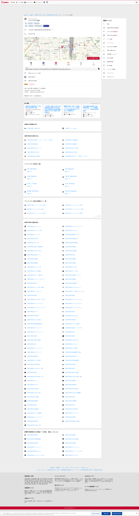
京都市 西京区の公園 (70, 254)
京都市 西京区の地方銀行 (33, 388)
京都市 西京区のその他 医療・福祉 (73, 376)
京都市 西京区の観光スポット (34, 254)
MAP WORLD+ (95, 481)
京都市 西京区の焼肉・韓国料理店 (35, 246)
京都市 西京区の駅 (31, 344)
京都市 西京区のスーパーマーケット (35, 303)
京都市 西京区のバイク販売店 (34, 360)
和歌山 (28, 482)
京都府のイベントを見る (71, 128)
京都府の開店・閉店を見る (33, 128)
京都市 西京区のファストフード (34, 226)
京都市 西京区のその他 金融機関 (73, 392)
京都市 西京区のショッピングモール (73, 303)
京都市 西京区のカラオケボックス (73, 287)
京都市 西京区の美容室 (70, 417)
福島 (51, 478)
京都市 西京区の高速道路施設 (72, 360)
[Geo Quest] (47, 2)
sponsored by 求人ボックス (95, 103)
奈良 (26, 482)
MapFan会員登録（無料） (31, 501)
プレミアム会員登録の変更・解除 (84, 470)
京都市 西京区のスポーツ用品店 (72, 323)
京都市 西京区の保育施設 (71, 400)
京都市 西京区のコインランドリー (35, 417)
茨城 (26, 480)
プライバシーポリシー (75, 467)
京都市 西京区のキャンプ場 (71, 271)
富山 (47, 480)
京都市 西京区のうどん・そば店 (34, 230)
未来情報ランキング (34, 491)
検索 (26, 490)
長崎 (32, 484)
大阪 (45, 481)
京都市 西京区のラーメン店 (33, 234)
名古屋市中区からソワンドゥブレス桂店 (36, 213)
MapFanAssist (59, 489)
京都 (48, 481)
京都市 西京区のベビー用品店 (34, 319)
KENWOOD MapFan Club (91, 490)
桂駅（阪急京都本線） (32, 168)
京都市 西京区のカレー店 (33, 242)
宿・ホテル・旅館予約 (75, 481)
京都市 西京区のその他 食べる (34, 250)
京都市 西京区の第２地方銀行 (72, 388)
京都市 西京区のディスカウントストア (36, 307)
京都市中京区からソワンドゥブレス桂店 (36, 205)
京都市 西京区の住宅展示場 (71, 409)
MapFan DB (107, 480)
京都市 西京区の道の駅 (70, 364)
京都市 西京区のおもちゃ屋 (71, 315)
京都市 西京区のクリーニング (72, 413)
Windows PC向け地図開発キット (96, 480)
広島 (40, 482)
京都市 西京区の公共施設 (33, 396)
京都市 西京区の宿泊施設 (71, 250)
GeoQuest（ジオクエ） (60, 490)
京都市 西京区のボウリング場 (34, 267)
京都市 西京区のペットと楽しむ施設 (35, 287)
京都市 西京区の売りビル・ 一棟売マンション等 (76, 156)
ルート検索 (29, 490)
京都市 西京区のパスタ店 (71, 230)
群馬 (31, 480)
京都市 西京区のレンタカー (71, 344)
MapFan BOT (66, 489)
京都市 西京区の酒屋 (32, 336)
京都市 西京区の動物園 (32, 263)
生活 (26, 23)
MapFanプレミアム (59, 488)
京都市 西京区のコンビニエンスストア (74, 299)
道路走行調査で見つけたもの (69, 480)
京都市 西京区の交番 (70, 396)
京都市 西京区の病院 (70, 368)
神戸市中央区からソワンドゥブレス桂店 (74, 209)
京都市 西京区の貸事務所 (71, 144)
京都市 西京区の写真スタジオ (34, 451)
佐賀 (30, 484)
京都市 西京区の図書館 (32, 400)
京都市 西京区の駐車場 (32, 356)
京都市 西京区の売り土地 (33, 152)
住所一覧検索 (43, 491)
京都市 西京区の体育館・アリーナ (73, 275)
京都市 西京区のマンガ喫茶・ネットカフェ (75, 291)
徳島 (45, 482)
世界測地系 (35, 88)
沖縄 (46, 484)
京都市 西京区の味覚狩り (71, 279)
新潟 (45, 480)
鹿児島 (43, 484)
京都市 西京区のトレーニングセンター (36, 279)
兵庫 (51, 481)
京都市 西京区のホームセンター (34, 327)
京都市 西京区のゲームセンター (34, 291)
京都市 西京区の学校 (32, 405)
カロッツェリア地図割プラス (105, 489)
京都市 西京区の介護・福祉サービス (35, 376)
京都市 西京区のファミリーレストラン (74, 226)
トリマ (71, 489)
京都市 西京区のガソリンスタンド (35, 348)
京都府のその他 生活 (40, 15)
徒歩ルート (29, 171)
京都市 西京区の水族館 (70, 263)
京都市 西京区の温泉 (32, 295)
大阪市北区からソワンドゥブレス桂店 (73, 205)
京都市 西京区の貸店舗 (32, 144)
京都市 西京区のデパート (33, 311)
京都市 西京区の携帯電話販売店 (34, 323)
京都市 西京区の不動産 (32, 443)
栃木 (28, 480)
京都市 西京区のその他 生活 (53, 15)
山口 (42, 482)
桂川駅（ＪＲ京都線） (32, 183)
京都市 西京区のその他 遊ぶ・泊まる (36, 299)
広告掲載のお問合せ (97, 470)
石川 (50, 480)
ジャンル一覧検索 (36, 493)
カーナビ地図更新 (65, 481)
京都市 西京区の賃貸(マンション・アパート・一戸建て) (40, 140)
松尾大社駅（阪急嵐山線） (71, 191)
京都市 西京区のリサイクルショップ (35, 331)
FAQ (67, 467)
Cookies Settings (96, 513)
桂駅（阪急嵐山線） (69, 168)
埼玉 (33, 480)
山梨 (27, 481)
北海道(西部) (34, 478)
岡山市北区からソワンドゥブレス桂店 (73, 213)
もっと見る (97, 216)
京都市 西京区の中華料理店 (71, 242)
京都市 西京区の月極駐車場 (71, 140)
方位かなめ (76, 489)
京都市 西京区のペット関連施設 (34, 413)
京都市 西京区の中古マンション (34, 148)
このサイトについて (41, 470)
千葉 (36, 480)
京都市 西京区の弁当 (70, 331)
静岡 (35, 481)
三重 (40, 481)
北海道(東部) (27, 478)
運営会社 (53, 467)
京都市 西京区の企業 (70, 405)
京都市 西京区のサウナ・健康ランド (35, 275)
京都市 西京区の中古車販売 (33, 364)
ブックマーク (44, 493)
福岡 (27, 484)
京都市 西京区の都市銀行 (71, 384)
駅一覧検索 (28, 493)
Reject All (106, 513)
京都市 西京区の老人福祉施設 (72, 439)
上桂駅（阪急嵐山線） (32, 176)
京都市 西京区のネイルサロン (72, 455)
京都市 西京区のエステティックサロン (36, 455)
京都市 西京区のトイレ (32, 380)
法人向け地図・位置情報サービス (92, 478)
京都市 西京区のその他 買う (72, 340)
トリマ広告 (101, 481)
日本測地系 (42, 88)
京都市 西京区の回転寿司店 (71, 238)
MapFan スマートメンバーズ (91, 489)
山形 (49, 478)
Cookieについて (84, 467)
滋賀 (43, 481)
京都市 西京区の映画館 (70, 258)
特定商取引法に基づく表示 (53, 470)
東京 (39, 480)
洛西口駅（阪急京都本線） (71, 176)
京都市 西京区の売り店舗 (71, 152)
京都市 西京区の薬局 (70, 311)
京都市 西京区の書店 (70, 336)
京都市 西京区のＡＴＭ (32, 384)
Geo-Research (108, 481)
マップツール (36, 490)
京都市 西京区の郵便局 (70, 380)
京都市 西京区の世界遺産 (71, 283)
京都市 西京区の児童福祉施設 (34, 439)
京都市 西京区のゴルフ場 (71, 267)
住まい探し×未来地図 (44, 490)
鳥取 (32, 482)
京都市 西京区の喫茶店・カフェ (72, 234)
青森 (38, 478)
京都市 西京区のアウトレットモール (73, 307)
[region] (62, 48)
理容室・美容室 (36, 23)
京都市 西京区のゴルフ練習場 (34, 271)
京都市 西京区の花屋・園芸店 (34, 340)
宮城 (44, 478)
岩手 (41, 478)
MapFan (26, 15)
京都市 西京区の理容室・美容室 (72, 421)
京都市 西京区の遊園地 (32, 258)
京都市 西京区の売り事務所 (33, 156)
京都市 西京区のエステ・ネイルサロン (74, 451)
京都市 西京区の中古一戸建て (72, 148)
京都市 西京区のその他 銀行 (34, 392)
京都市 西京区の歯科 (32, 372)
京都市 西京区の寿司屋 (32, 238)
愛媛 (50, 482)
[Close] (136, 513)
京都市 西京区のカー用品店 (71, 348)
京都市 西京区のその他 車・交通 (35, 368)
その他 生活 (30, 23)
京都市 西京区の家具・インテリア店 (73, 327)
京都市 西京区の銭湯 (70, 295)
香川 (47, 482)
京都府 (31, 15)
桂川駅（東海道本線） (70, 183)
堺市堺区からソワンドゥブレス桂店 (35, 209)
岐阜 (32, 481)
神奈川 (41, 480)
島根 (34, 482)
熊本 (35, 484)
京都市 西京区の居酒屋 (70, 246)
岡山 (37, 482)
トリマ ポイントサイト (71, 490)
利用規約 (58, 467)
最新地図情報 (58, 478)
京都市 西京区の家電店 (70, 319)
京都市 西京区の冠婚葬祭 (33, 409)
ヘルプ (63, 467)
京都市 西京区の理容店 (32, 421)
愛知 (38, 481)
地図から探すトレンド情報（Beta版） (70, 478)
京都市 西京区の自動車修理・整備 (73, 352)
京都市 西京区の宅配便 (70, 443)
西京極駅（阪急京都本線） (33, 191)
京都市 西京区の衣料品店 (33, 315)
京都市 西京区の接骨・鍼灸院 (72, 372)
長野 (30, 481)
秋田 (46, 478)
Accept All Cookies (117, 513)
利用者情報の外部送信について (68, 470)
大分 (38, 484)
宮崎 (40, 484)
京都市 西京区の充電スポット (72, 356)
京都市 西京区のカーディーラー (34, 352)
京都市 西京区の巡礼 (32, 283)
